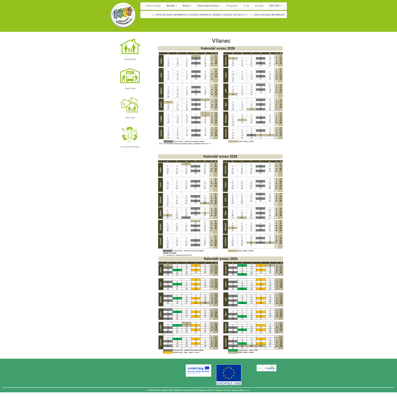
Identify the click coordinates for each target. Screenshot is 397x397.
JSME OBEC (130, 117)
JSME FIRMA (130, 88)
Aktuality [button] (170, 5)
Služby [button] (186, 5)
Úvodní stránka (153, 5)
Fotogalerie (231, 5)
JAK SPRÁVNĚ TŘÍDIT (130, 146)
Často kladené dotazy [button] (208, 5)
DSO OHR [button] (274, 5)
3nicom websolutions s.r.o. (237, 390)
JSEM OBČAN (130, 59)
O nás (246, 5)
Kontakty (259, 5)
